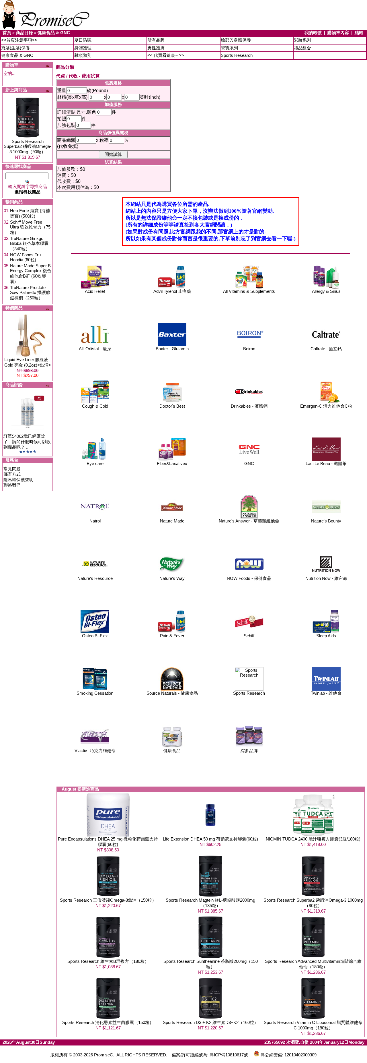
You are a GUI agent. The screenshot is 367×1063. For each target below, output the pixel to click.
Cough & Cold (95, 406)
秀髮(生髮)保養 (15, 47)
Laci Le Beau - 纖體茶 (326, 463)
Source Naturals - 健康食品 (172, 693)
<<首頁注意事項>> (19, 40)
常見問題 (12, 468)
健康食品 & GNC (54, 32)
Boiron (249, 348)
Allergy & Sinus (326, 291)
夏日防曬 (82, 40)
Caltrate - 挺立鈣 (326, 348)
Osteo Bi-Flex (95, 635)
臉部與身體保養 (236, 40)
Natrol (95, 520)
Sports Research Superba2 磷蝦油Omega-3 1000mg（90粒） (27, 146)
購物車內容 (338, 32)
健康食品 (172, 750)
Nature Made (172, 520)
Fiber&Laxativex (172, 463)
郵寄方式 (12, 474)
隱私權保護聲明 (18, 479)
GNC (249, 463)
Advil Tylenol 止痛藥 (172, 291)
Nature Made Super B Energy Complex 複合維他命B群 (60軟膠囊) (30, 273)
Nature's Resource (95, 578)
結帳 (359, 32)
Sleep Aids (326, 635)
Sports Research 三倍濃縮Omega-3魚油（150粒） (108, 900)
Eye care (95, 463)
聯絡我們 (12, 485)
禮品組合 (302, 47)
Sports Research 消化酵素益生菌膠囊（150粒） (108, 1022)
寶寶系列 (229, 47)
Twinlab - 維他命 (326, 693)
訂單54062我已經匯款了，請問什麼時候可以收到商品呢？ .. (27, 442)
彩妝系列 (302, 40)
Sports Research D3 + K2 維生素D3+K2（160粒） (210, 1022)
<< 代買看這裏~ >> (165, 55)
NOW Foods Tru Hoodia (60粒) (25, 257)
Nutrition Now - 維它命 (326, 578)
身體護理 (82, 47)
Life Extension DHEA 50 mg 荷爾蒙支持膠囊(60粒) (210, 839)
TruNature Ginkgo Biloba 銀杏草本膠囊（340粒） (29, 243)
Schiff (249, 635)
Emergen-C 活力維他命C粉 (326, 406)
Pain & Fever (172, 635)
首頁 (7, 32)
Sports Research (237, 55)
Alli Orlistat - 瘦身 (95, 348)
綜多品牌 (249, 750)
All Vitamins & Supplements (249, 291)
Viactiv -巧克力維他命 (95, 750)
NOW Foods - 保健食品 (249, 578)
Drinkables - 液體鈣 (249, 406)
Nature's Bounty (326, 520)
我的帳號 (313, 32)
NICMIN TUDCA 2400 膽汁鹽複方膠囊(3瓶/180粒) (313, 839)
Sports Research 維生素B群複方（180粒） (108, 961)
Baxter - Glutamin (172, 348)
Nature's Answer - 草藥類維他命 (249, 520)
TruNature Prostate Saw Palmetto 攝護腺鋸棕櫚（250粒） (30, 292)
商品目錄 (24, 32)
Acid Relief (95, 291)
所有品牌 (156, 40)
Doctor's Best (172, 406)
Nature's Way (172, 578)
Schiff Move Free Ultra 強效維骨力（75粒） (30, 227)
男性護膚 (156, 47)
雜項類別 (82, 55)
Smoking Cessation (95, 693)
